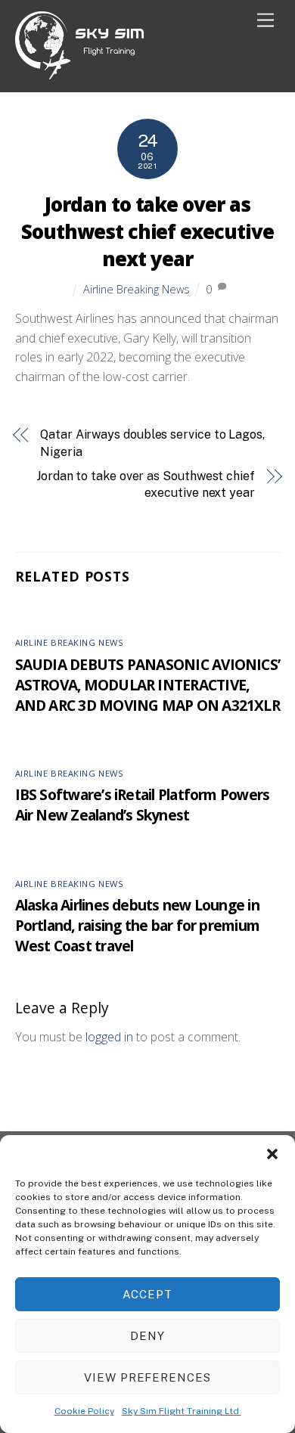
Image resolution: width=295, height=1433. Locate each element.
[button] (272, 1154)
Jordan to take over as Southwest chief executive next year (147, 231)
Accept (147, 1294)
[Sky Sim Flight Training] (79, 73)
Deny (147, 1335)
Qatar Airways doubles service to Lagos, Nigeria (152, 442)
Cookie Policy (84, 1411)
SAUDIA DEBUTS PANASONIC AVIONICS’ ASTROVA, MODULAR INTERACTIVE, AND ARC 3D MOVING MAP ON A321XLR (148, 684)
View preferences (148, 1377)
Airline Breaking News (136, 289)
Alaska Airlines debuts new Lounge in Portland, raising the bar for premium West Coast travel (137, 925)
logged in (109, 1036)
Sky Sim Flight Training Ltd (181, 1411)
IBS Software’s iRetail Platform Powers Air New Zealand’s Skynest (142, 804)
